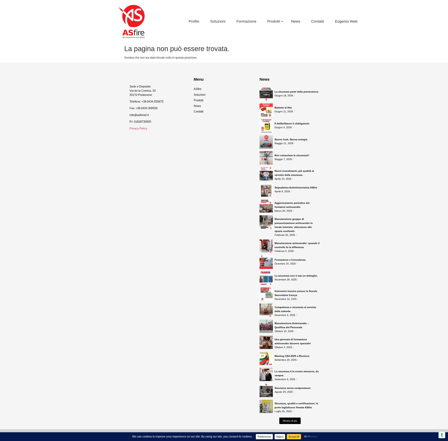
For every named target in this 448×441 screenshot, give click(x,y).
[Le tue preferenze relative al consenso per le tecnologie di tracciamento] (442, 435)
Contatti (317, 21)
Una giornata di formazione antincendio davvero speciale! (293, 341)
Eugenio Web (346, 21)
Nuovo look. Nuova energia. (291, 139)
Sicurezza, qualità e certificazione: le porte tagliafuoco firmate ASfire (296, 405)
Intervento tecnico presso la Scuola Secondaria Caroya (296, 293)
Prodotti (273, 21)
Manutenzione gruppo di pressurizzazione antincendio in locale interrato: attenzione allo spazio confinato (294, 225)
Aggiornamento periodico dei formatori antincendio (292, 205)
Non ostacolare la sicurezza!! (292, 155)
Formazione (246, 21)
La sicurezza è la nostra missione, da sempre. (297, 373)
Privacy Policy (138, 128)
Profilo (194, 21)
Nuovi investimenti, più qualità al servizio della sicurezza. (294, 173)
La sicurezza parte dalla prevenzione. (297, 91)
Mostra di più (290, 420)
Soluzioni (218, 21)
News (295, 21)
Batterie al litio (283, 107)
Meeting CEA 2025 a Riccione (292, 356)
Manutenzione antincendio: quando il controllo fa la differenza (297, 245)
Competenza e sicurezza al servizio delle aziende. (295, 309)
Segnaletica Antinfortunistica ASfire (296, 187)
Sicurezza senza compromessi (292, 388)
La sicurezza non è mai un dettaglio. (296, 275)
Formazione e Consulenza (290, 259)
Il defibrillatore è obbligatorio (292, 123)
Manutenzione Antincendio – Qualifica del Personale (292, 325)
